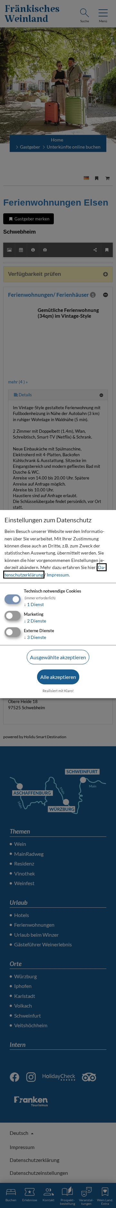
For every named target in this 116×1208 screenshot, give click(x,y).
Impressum (58, 574)
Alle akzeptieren (58, 677)
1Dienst (34, 604)
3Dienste (35, 637)
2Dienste (35, 620)
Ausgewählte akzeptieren (58, 657)
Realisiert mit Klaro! (58, 691)
